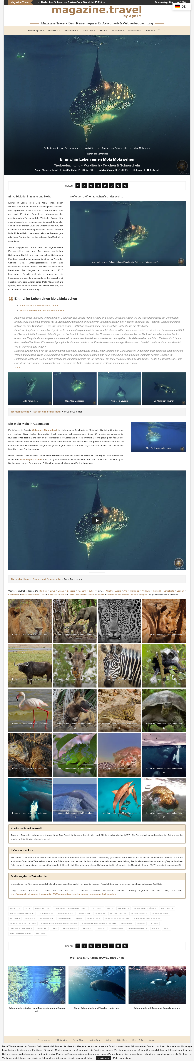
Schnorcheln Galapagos (117, 918)
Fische (110, 908)
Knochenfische (46, 913)
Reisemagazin (35, 30)
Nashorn (82, 591)
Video (166, 928)
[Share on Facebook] (77, 185)
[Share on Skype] (125, 185)
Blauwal (63, 594)
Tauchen (154, 923)
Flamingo (134, 591)
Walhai (91, 594)
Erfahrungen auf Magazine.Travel (71, 908)
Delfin (71, 594)
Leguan (180, 591)
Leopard (71, 591)
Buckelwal (52, 594)
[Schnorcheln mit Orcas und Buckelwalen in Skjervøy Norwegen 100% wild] (157, 985)
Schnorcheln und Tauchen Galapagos (59, 923)
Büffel (91, 591)
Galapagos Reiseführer (145, 908)
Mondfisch (30, 918)
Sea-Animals (126, 923)
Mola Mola (81, 594)
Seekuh (134, 594)
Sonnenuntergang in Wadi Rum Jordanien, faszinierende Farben (78, 2)
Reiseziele (53, 30)
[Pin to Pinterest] (91, 185)
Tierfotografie (69, 928)
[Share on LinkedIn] (98, 185)
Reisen (79, 918)
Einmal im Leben (42, 908)
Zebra (118, 591)
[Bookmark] (164, 30)
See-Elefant (123, 594)
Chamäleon (13, 594)
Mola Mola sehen (160, 913)
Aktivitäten (117, 30)
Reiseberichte (46, 918)
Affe (125, 591)
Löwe (52, 591)
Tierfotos (86, 928)
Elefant (61, 591)
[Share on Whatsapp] (111, 185)
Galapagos (123, 908)
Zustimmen (103, 1058)
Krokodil (157, 591)
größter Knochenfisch (21, 913)
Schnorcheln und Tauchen (23, 923)
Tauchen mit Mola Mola (21, 928)
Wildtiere (40, 933)
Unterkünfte (134, 30)
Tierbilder (42, 928)
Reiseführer (70, 30)
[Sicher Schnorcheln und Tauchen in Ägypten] (97, 985)
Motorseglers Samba (31, 459)
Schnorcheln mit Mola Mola (147, 918)
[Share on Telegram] (118, 185)
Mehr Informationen (122, 1058)
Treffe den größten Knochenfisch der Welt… (43, 310)
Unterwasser (117, 928)
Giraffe (109, 591)
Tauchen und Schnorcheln (114, 148)
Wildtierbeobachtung (20, 933)
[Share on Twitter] (84, 185)
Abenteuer (15, 908)
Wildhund (146, 591)
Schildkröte (169, 591)
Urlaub (155, 928)
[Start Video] (97, 520)
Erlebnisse (97, 908)
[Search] (159, 30)
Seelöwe (100, 594)
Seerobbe (111, 594)
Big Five (43, 591)
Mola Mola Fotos (139, 913)
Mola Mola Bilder (118, 913)
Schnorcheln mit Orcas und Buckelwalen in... (157, 1008)
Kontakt (149, 30)
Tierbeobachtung (20, 412)
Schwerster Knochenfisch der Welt (99, 923)
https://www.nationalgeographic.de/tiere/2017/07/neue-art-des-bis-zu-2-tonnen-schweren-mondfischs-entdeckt (64, 894)
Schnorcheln (93, 918)
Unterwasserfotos (138, 928)
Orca (43, 594)
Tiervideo (101, 928)
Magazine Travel (66, 913)
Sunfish (141, 923)
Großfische (167, 908)
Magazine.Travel (50, 170)
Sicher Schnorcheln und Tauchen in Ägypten (97, 1008)
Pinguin (143, 594)
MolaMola (15, 918)
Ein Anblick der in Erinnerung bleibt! (39, 305)
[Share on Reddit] (105, 185)
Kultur (102, 30)
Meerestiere (84, 913)
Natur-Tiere (87, 30)
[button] (35, 2)
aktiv (27, 908)
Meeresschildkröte (30, 594)
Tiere (54, 928)
